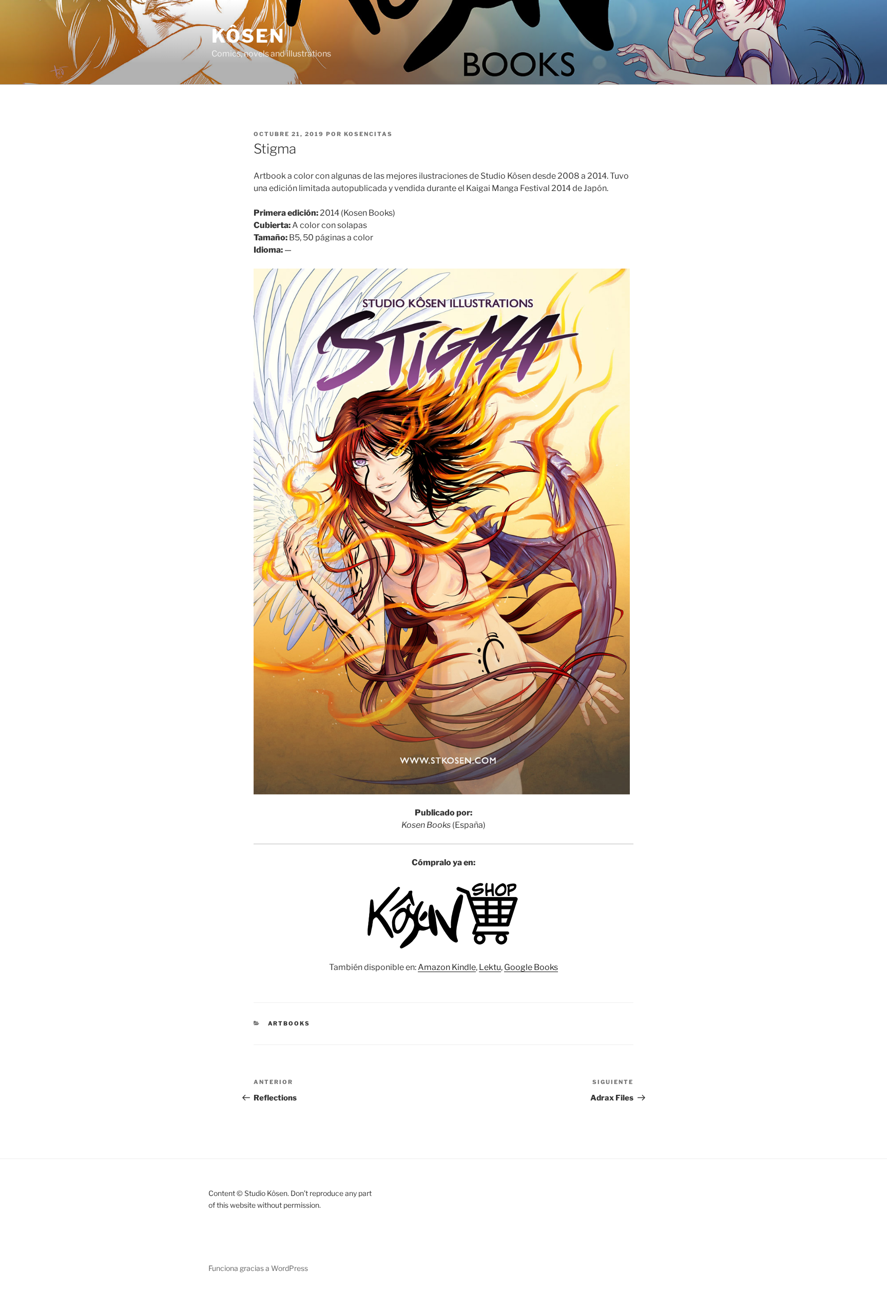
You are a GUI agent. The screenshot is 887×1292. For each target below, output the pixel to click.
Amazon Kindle (447, 967)
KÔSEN (247, 36)
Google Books (531, 967)
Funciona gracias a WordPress (258, 1268)
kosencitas (368, 134)
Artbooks (289, 1023)
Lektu (490, 967)
